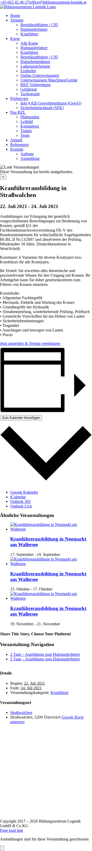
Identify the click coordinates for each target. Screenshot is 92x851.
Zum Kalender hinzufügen (21, 418)
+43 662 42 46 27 (14, 2)
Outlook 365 (20, 501)
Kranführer (59, 692)
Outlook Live (21, 506)
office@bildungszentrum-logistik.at (58, 2)
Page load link (11, 830)
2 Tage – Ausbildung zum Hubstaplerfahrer (45, 654)
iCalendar (18, 497)
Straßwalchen (21, 712)
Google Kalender (24, 492)
